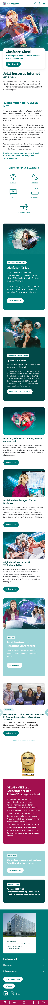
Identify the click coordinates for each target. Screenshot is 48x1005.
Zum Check (12, 64)
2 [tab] (16, 740)
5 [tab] (23, 740)
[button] (35, 3)
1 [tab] (14, 740)
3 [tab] (18, 740)
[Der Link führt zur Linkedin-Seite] (19, 993)
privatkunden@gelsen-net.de (27, 894)
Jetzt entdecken (15, 301)
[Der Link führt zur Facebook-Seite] (6, 993)
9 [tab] (32, 740)
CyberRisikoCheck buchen (18, 391)
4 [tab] (20, 740)
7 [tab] (27, 740)
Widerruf (9, 986)
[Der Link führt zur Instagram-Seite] (13, 993)
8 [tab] (29, 740)
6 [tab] (25, 740)
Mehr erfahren (11, 462)
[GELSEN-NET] (11, 3)
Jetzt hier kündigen (13, 979)
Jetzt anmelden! (15, 870)
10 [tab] (34, 740)
